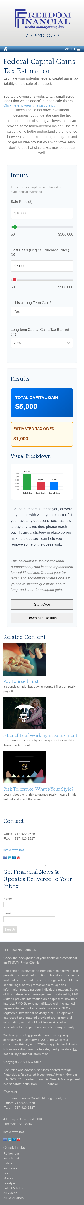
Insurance (10, 1168)
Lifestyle (9, 1183)
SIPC (17, 1079)
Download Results (42, 618)
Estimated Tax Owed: (34, 429)
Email (7, 913)
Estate (7, 1163)
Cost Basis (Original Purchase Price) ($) (40, 252)
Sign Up (10, 929)
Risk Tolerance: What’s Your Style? (38, 789)
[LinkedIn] (14, 1140)
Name (7, 898)
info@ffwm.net (13, 850)
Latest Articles (13, 1188)
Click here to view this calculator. (29, 105)
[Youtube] (18, 1140)
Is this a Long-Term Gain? (31, 303)
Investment (11, 1158)
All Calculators (13, 1198)
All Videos (10, 1193)
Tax (5, 1173)
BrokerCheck (29, 962)
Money (8, 1178)
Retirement (11, 1153)
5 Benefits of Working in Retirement (40, 735)
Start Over (42, 604)
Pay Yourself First (21, 681)
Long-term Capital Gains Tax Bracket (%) (40, 332)
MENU (69, 49)
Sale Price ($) (21, 202)
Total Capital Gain (36, 397)
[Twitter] (9, 1140)
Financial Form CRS (24, 950)
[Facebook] (5, 1140)
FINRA (8, 1079)
